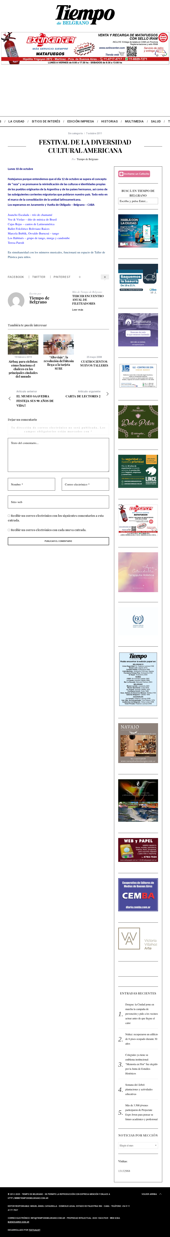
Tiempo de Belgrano (87, 159)
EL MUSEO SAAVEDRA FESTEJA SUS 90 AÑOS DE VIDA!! (35, 399)
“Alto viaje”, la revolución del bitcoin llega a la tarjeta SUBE (59, 362)
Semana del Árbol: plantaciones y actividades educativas (139, 1089)
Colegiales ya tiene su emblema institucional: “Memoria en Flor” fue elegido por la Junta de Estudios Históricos (141, 1064)
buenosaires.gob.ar (18, 1222)
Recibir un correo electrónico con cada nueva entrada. (48, 530)
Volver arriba (149, 1194)
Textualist (34, 1230)
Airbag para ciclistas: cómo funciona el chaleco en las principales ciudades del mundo (23, 369)
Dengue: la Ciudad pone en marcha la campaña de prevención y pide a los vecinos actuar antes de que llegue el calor (141, 1014)
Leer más (77, 310)
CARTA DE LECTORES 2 (83, 394)
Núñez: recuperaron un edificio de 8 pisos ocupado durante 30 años (141, 1038)
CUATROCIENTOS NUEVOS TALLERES (94, 363)
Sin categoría (75, 133)
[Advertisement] (85, 91)
